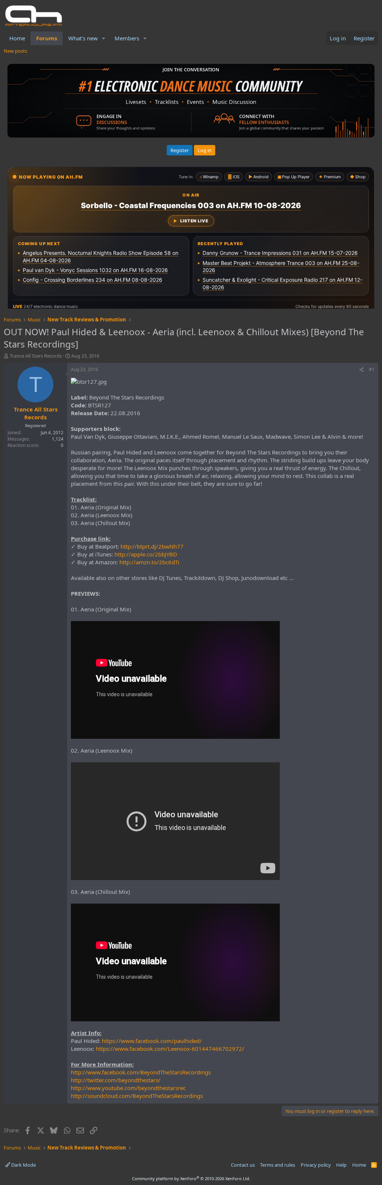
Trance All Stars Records (36, 355)
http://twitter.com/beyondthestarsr (115, 1080)
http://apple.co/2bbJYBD (146, 554)
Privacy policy (316, 1164)
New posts (15, 50)
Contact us (243, 1164)
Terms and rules (277, 1164)
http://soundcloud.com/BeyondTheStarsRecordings (137, 1095)
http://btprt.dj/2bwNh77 (152, 546)
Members (127, 38)
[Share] (361, 369)
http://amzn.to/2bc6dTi (149, 562)
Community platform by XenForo (191, 1178)
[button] (103, 38)
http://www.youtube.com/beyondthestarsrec (128, 1088)
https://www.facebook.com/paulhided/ (152, 1040)
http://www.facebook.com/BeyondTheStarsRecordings (141, 1072)
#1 (372, 369)
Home (17, 38)
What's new (83, 38)
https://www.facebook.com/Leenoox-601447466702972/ (170, 1048)
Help (341, 1164)
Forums (46, 38)
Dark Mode (23, 1164)
